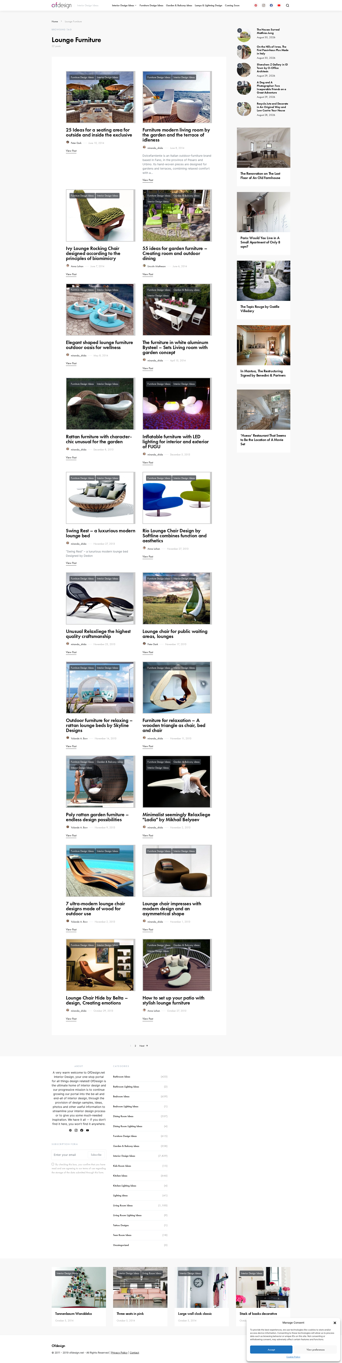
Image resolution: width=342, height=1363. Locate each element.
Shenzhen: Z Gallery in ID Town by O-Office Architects (272, 68)
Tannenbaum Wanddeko (73, 1313)
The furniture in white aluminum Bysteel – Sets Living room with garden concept (175, 347)
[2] (244, 52)
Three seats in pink (130, 1313)
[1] (244, 34)
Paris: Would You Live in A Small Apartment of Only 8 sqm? (260, 242)
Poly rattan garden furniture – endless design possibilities (97, 817)
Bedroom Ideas (121, 1096)
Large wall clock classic (195, 1313)
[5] (244, 108)
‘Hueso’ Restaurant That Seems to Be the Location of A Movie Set (263, 439)
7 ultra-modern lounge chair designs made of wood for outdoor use (95, 908)
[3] (244, 69)
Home (55, 21)
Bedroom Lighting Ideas (125, 1106)
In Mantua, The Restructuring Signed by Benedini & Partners (263, 373)
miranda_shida (155, 148)
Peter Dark (76, 143)
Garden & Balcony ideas (179, 5)
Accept (271, 1349)
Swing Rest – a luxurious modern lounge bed (100, 533)
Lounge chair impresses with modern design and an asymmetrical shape (171, 908)
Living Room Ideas (123, 1205)
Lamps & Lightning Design (208, 5)
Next (141, 1045)
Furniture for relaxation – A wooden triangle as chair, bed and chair (173, 725)
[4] (244, 87)
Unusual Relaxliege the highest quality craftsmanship (98, 633)
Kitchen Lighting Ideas (124, 1185)
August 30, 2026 (266, 37)
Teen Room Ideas (122, 1235)
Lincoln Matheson (156, 266)
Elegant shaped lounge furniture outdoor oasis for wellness (99, 344)
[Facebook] (271, 5)
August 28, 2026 (266, 115)
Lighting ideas (120, 1195)
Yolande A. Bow (79, 738)
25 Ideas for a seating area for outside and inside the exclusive (99, 132)
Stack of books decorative (258, 1313)
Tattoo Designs (121, 1225)
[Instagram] (263, 5)
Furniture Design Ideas (151, 5)
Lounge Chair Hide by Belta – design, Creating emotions (97, 1000)
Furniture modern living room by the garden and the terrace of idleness (176, 135)
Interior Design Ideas (123, 5)
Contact (134, 1352)
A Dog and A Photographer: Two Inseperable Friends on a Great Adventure (271, 87)
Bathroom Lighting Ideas (126, 1086)
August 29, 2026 (266, 75)
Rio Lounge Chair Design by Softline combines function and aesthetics (174, 535)
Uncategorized (121, 1245)
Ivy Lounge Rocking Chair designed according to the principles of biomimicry (93, 253)
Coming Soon (232, 5)
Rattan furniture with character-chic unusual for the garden (99, 439)
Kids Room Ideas (122, 1166)
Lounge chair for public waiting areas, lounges (174, 633)
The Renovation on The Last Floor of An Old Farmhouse (260, 175)
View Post (71, 151)
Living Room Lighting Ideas (127, 1215)
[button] (335, 1322)
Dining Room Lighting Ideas (127, 1126)
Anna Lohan (77, 266)
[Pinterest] (256, 5)
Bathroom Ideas (121, 1076)
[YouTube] (279, 5)
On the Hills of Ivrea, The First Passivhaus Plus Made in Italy (272, 50)
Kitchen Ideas (120, 1175)
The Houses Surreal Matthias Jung (268, 31)
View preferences (316, 1349)
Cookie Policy (293, 1357)
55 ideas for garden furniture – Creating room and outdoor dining (174, 253)
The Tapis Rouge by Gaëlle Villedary (259, 308)
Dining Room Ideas (123, 1116)
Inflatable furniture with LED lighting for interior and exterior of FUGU (175, 441)
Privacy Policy (119, 1352)
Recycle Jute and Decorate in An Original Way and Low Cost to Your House (272, 107)
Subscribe (96, 1155)
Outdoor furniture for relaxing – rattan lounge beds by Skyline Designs (99, 725)
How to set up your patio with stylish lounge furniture (173, 1000)
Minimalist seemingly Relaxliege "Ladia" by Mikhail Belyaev (176, 817)
